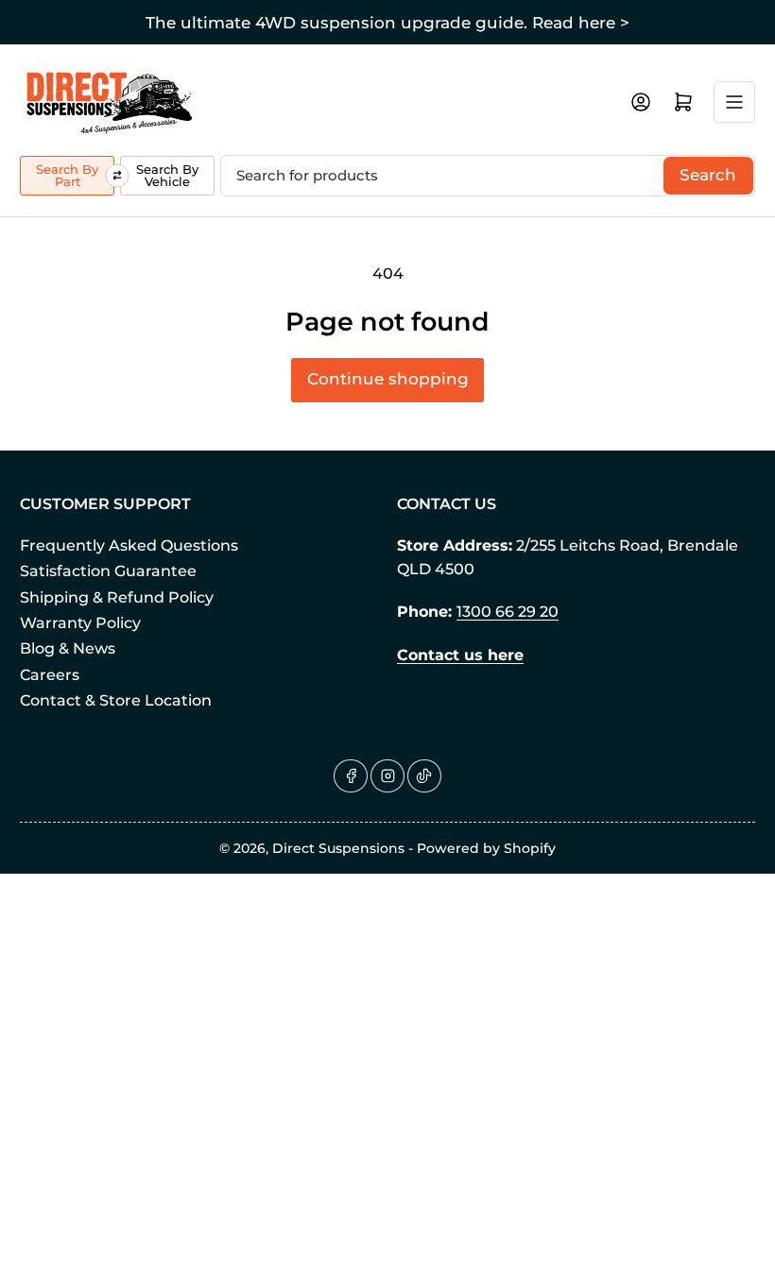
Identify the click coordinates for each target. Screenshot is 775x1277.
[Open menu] (734, 102)
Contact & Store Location (116, 700)
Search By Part (67, 175)
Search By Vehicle (167, 175)
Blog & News (67, 648)
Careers (49, 675)
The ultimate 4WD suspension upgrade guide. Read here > (387, 22)
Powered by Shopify (486, 848)
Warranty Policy (80, 623)
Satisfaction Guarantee (108, 571)
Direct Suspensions (338, 848)
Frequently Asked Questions (129, 545)
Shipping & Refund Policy (117, 597)
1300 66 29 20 (507, 612)
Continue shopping (388, 378)
